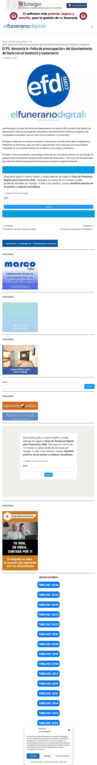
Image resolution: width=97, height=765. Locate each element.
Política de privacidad (51, 762)
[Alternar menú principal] (92, 27)
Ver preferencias (62, 756)
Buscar (5, 382)
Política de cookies (37, 762)
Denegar (47, 756)
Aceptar (33, 756)
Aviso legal (62, 762)
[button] (69, 730)
